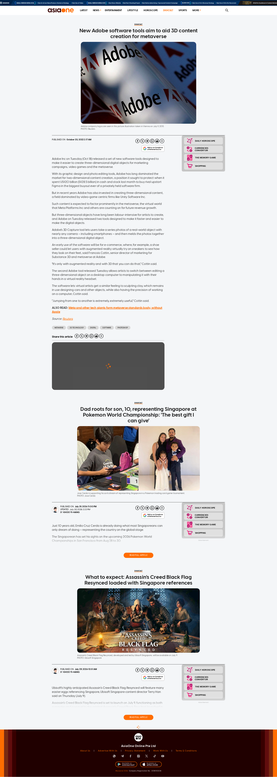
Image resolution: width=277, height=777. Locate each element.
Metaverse (59, 328)
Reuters (68, 318)
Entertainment (113, 10)
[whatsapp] (152, 141)
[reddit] (157, 141)
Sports (183, 10)
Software (106, 328)
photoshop (123, 328)
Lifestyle (132, 10)
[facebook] (137, 141)
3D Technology (77, 328)
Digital (93, 328)
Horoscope (151, 10)
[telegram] (147, 141)
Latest (83, 10)
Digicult (168, 10)
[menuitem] (83, 10)
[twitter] (142, 141)
